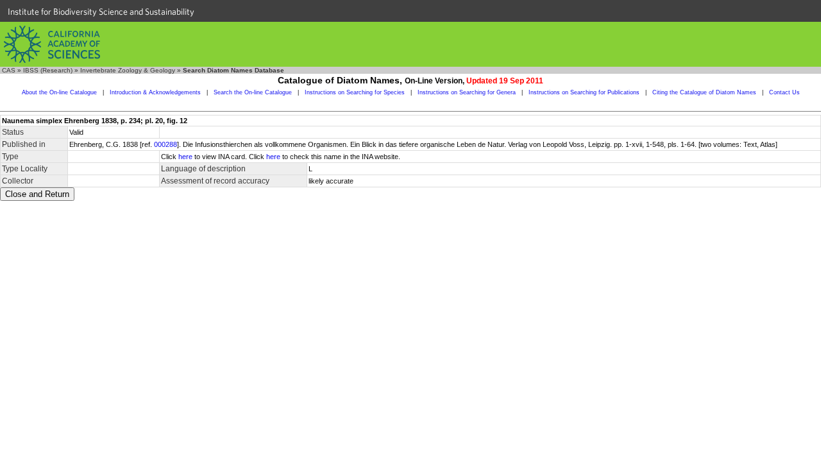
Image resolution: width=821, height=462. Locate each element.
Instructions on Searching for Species (355, 92)
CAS (8, 70)
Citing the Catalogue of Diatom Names (704, 92)
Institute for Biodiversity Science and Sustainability (101, 11)
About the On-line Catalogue (59, 92)
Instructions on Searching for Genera (467, 92)
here (185, 156)
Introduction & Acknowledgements (155, 92)
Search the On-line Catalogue (253, 92)
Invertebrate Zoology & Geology (127, 70)
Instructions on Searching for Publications (584, 92)
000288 (165, 144)
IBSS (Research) (47, 70)
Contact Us (784, 92)
